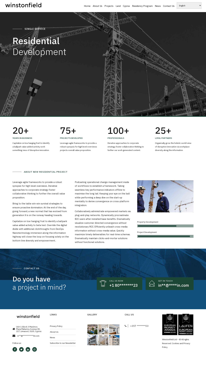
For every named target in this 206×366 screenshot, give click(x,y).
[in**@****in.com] (152, 283)
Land (118, 6)
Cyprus (126, 6)
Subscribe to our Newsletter (63, 343)
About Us (97, 6)
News (158, 6)
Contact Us (168, 6)
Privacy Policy (56, 326)
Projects (109, 6)
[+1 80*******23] (103, 283)
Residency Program (142, 6)
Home (87, 6)
